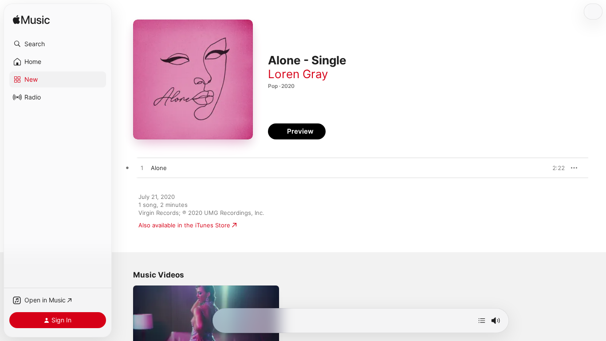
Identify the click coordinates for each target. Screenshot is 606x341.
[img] (31, 20)
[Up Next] (481, 320)
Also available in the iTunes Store (184, 225)
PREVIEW (555, 167)
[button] (58, 44)
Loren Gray (298, 74)
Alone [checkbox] (159, 167)
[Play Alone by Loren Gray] (142, 168)
